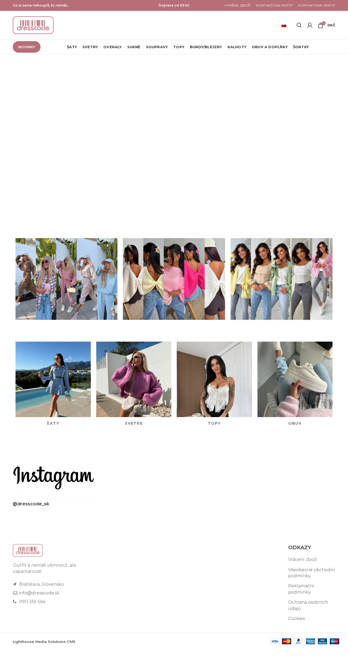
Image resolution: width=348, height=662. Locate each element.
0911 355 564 (31, 601)
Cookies (296, 618)
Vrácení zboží (302, 559)
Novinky (174, 201)
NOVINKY (26, 47)
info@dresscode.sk (39, 593)
